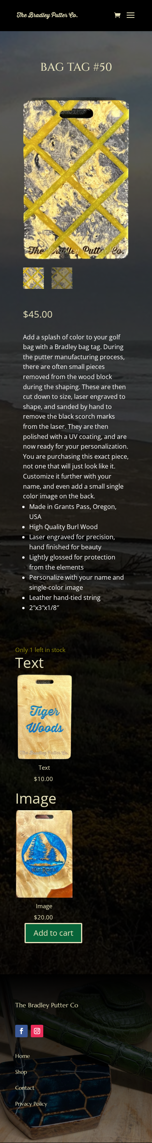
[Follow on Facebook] (21, 1031)
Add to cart (53, 933)
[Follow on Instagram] (37, 1031)
